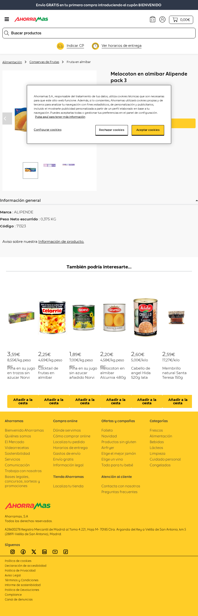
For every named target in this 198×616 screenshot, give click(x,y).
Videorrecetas (17, 447)
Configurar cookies (47, 129)
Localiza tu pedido (69, 442)
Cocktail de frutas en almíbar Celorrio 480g (50, 375)
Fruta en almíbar (79, 62)
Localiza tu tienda (68, 486)
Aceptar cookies (148, 130)
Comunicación (17, 465)
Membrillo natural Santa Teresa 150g (174, 373)
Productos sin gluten (118, 442)
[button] (162, 19)
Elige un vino (112, 459)
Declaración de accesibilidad (25, 565)
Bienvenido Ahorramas (24, 430)
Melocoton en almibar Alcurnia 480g (113, 373)
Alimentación (12, 62)
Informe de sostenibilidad (23, 585)
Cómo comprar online (71, 436)
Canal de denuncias (19, 599)
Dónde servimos (67, 430)
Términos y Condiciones (21, 580)
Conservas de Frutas (44, 62)
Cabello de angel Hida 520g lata (141, 373)
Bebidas (157, 442)
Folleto (107, 430)
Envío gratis (63, 459)
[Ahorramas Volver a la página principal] (31, 19)
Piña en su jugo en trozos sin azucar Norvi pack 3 (21, 375)
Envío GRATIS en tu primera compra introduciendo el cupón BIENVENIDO (98, 5)
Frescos (156, 430)
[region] (99, 114)
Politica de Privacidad (20, 570)
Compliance (13, 594)
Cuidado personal (165, 459)
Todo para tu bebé (117, 465)
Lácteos (156, 447)
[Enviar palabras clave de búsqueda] (6, 33)
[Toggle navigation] (6, 19)
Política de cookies (18, 561)
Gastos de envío (66, 453)
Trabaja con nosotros (23, 471)
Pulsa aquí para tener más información (60, 117)
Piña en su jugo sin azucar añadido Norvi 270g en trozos (83, 375)
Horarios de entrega (70, 447)
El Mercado (14, 442)
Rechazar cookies (111, 130)
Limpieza (157, 453)
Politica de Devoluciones (22, 590)
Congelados (160, 465)
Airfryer (107, 447)
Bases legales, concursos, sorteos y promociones (22, 481)
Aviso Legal (13, 575)
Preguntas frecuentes (119, 492)
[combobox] (99, 33)
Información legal (68, 465)
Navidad (109, 436)
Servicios (12, 459)
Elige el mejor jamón (118, 453)
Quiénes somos (18, 436)
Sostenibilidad (17, 453)
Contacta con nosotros (120, 486)
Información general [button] (20, 200)
